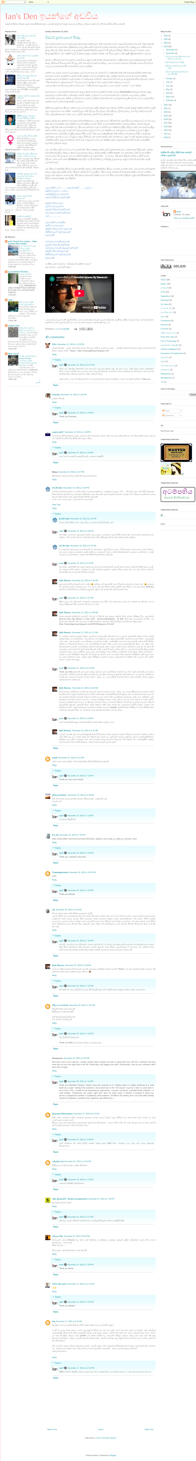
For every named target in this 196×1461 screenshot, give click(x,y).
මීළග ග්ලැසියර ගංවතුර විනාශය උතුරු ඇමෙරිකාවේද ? (27, 248)
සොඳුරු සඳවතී (58, 432)
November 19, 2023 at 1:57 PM (71, 472)
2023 (166, 46)
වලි (162, 382)
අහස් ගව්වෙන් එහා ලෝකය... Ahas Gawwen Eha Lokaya (22, 242)
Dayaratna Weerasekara (62, 1114)
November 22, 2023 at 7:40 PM (101, 1199)
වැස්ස (10, 300)
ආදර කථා (165, 357)
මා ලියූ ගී (164, 288)
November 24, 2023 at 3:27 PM (80, 1217)
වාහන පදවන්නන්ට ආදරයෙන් (24, 197)
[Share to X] (86, 329)
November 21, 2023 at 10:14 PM (81, 668)
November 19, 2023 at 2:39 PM (80, 413)
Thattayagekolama (60, 872)
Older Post (149, 1429)
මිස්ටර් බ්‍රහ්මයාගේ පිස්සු (174, 62)
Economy (165, 329)
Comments (169, 415)
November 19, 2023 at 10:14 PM (82, 872)
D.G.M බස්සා (57, 488)
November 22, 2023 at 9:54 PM (77, 1236)
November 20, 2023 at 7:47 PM (80, 598)
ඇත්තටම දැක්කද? (24, 216)
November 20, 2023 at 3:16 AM (68, 910)
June (168, 86)
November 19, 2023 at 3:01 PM (83, 546)
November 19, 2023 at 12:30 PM (70, 344)
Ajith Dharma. (65, 580)
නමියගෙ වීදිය (57, 1236)
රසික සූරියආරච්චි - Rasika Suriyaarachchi (70, 1199)
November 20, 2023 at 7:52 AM (82, 1005)
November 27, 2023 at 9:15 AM (69, 1321)
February (170, 100)
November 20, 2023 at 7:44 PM (80, 1081)
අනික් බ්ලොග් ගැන (168, 333)
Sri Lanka (165, 304)
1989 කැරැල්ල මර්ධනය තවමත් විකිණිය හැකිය (26, 117)
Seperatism (165, 296)
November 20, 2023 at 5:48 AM (78, 965)
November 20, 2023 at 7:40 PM (80, 941)
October (169, 78)
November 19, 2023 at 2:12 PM (83, 519)
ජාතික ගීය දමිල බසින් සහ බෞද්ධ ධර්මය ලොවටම (27, 155)
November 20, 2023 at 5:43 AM (85, 580)
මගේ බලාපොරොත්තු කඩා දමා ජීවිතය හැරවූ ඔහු (177, 57)
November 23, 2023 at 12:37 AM (80, 1284)
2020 (166, 112)
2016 (166, 127)
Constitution (166, 321)
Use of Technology (168, 341)
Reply (54, 354)
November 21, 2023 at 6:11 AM (86, 1114)
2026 (166, 36)
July (168, 82)
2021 (166, 108)
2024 (166, 43)
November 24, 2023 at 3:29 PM (80, 718)
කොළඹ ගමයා (14, 326)
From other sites (167, 337)
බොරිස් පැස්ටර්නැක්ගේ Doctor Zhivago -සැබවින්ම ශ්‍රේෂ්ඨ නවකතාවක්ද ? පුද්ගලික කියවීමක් (28, 360)
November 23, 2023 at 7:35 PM (80, 1265)
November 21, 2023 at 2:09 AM (85, 612)
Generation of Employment (172, 353)
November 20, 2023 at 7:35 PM (80, 1034)
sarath (55, 758)
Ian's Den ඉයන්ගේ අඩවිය (51, 16)
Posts (167, 411)
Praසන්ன (56, 395)
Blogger (113, 1455)
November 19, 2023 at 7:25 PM (80, 776)
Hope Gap (56, 504)
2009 (166, 137)
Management (166, 378)
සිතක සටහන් (13, 354)
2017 (166, 123)
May (168, 89)
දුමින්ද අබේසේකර (59, 795)
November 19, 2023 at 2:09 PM (76, 488)
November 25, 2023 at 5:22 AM (85, 730)
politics (164, 284)
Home (100, 1429)
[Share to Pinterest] (91, 329)
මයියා (54, 344)
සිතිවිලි (163, 280)
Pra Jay (55, 835)
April (168, 93)
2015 (166, 130)
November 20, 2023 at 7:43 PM (80, 853)
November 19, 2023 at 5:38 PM (81, 795)
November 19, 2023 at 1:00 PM (74, 395)
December (170, 50)
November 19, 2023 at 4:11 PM (71, 758)
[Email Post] (75, 329)
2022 (166, 105)
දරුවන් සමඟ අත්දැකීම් (169, 345)
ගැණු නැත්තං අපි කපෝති (27, 136)
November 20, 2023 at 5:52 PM (77, 1058)
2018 (166, 119)
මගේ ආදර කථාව (167, 366)
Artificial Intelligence (169, 349)
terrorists (164, 325)
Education (165, 300)
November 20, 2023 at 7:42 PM (80, 890)
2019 (166, 116)
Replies (58, 360)
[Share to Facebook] (88, 329)
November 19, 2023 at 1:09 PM (77, 432)
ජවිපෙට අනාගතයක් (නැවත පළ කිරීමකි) (176, 73)
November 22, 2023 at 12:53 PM (77, 1161)
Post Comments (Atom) (106, 1438)
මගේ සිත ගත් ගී (167, 312)
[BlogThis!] (83, 329)
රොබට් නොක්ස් (25, 274)
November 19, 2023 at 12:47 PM (81, 365)
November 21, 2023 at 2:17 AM (85, 632)
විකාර (163, 317)
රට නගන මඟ (166, 308)
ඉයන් (61, 365)
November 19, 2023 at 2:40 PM (80, 453)
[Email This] (80, 329)
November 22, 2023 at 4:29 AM (85, 688)
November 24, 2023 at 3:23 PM (80, 1180)
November (170, 53)
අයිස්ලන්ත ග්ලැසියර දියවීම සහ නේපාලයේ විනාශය (27, 330)
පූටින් (163, 361)
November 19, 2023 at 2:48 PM (80, 531)
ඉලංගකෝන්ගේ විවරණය (18, 272)
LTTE (163, 292)
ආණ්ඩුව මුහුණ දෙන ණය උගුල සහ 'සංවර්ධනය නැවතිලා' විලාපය (27, 176)
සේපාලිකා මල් (58, 1161)
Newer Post (52, 1429)
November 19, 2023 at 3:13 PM (80, 563)
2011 (166, 134)
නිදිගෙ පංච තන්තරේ (60, 1005)
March (169, 97)
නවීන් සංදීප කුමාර (59, 1284)
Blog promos (166, 374)
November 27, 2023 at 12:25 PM (81, 1368)
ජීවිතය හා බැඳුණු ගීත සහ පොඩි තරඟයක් (27, 77)
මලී (53, 910)
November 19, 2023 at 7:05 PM (72, 835)
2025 (166, 39)
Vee (53, 1321)
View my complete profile (184, 218)
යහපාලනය (165, 370)
